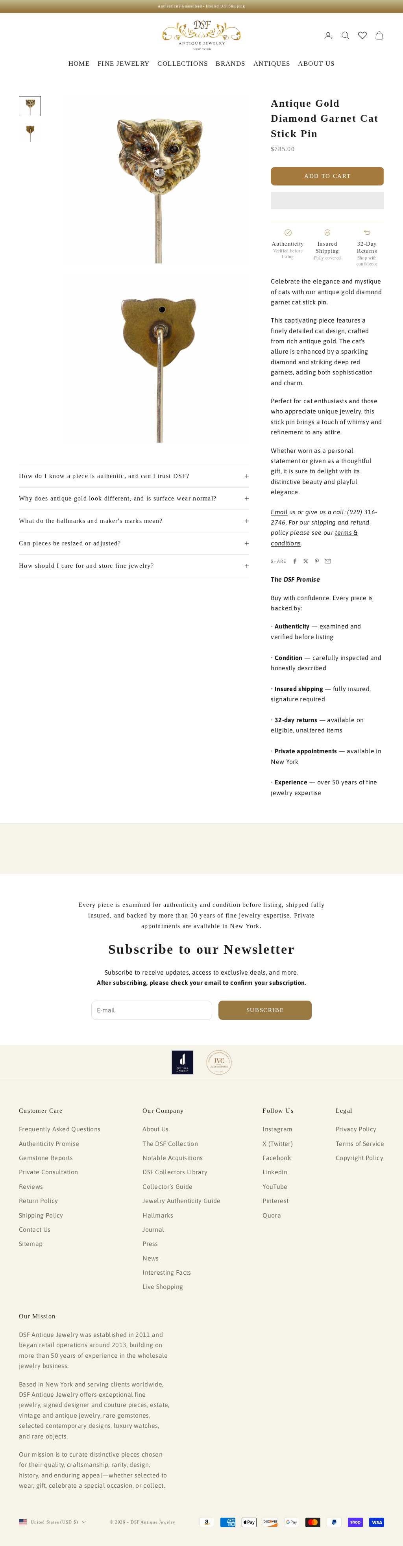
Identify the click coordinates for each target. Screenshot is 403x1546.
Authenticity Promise (49, 1143)
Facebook (277, 1157)
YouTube (275, 1186)
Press (150, 1243)
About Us (155, 1129)
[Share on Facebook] (295, 561)
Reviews (31, 1186)
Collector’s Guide (167, 1186)
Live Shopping (162, 1286)
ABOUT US (316, 63)
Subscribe (265, 1010)
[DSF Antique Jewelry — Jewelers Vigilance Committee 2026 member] (219, 1062)
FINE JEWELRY (124, 63)
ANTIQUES (271, 63)
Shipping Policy (41, 1215)
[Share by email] (328, 561)
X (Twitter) (278, 1143)
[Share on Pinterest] (317, 561)
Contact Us (34, 1229)
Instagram (277, 1129)
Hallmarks (157, 1215)
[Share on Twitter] (306, 561)
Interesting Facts (166, 1272)
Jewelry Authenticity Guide (181, 1200)
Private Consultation (48, 1171)
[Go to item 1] (30, 106)
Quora (272, 1215)
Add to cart (327, 176)
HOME (79, 63)
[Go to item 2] (30, 132)
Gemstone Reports (46, 1157)
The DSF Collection (170, 1143)
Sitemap (31, 1243)
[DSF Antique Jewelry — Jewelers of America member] (182, 1062)
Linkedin (275, 1171)
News (150, 1258)
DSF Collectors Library (174, 1171)
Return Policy (38, 1200)
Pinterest (275, 1200)
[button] (327, 200)
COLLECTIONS (182, 63)
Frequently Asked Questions (59, 1129)
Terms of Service (360, 1143)
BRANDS (230, 63)
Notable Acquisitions (172, 1157)
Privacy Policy (356, 1129)
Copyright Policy (359, 1157)
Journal (153, 1229)
